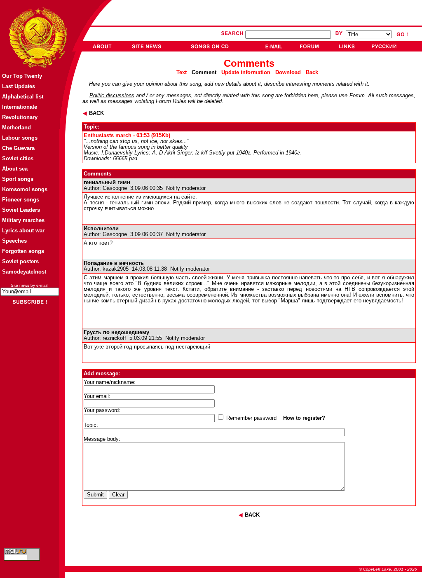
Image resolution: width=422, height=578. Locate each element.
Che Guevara (18, 148)
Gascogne (115, 188)
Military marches (23, 220)
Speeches (14, 241)
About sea (15, 169)
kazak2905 (116, 269)
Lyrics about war (23, 230)
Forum (357, 95)
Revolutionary (20, 117)
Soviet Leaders (21, 210)
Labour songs (20, 138)
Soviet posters (20, 261)
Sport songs (17, 179)
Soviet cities (17, 158)
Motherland (16, 127)
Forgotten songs (23, 251)
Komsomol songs (24, 189)
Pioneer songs (20, 200)
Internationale (19, 107)
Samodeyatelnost (24, 272)
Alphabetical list (22, 97)
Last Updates (18, 86)
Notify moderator (186, 188)
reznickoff (114, 338)
